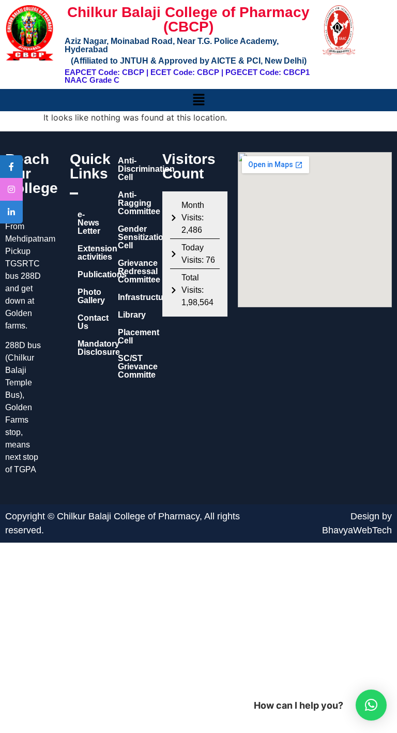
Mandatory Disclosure (87, 347)
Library (132, 314)
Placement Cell (135, 336)
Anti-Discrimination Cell (135, 169)
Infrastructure (135, 297)
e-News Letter (87, 222)
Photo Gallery (87, 296)
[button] (198, 100)
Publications (87, 274)
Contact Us (87, 322)
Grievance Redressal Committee (135, 271)
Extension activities (87, 252)
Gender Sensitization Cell (135, 237)
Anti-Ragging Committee (135, 203)
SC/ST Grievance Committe (135, 366)
